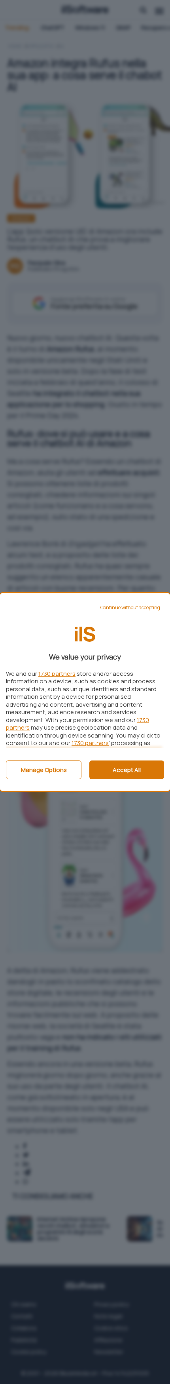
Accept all (127, 770)
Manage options (44, 770)
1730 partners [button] (57, 673)
